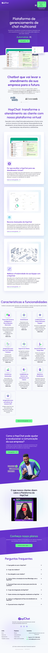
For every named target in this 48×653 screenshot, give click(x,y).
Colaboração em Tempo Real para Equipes (40, 321)
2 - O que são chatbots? (13, 569)
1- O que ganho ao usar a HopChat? (16, 565)
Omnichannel (24, 319)
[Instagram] (24, 626)
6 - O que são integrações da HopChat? (17, 590)
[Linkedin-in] (27, 626)
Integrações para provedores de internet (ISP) (8, 402)
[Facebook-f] (21, 626)
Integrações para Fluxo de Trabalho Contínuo (8, 350)
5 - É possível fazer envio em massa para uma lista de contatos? (21, 584)
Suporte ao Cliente (24, 348)
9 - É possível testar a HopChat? (15, 604)
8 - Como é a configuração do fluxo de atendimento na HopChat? (21, 599)
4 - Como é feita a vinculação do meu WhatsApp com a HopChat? (21, 579)
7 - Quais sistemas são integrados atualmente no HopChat (22, 594)
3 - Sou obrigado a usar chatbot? (15, 574)
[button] (35, 5)
